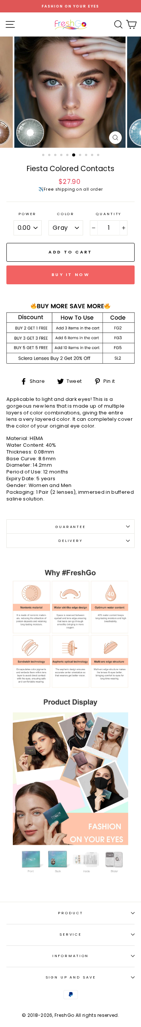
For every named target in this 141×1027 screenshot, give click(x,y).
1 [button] (44, 156)
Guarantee (70, 526)
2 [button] (50, 156)
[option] (70, 6)
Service (70, 934)
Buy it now (70, 275)
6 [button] (74, 155)
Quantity (108, 213)
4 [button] (62, 156)
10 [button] (99, 156)
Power (27, 213)
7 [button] (81, 156)
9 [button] (93, 156)
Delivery (70, 540)
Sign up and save (70, 977)
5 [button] (68, 156)
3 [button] (56, 156)
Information (70, 955)
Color (65, 213)
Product (70, 912)
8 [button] (87, 156)
